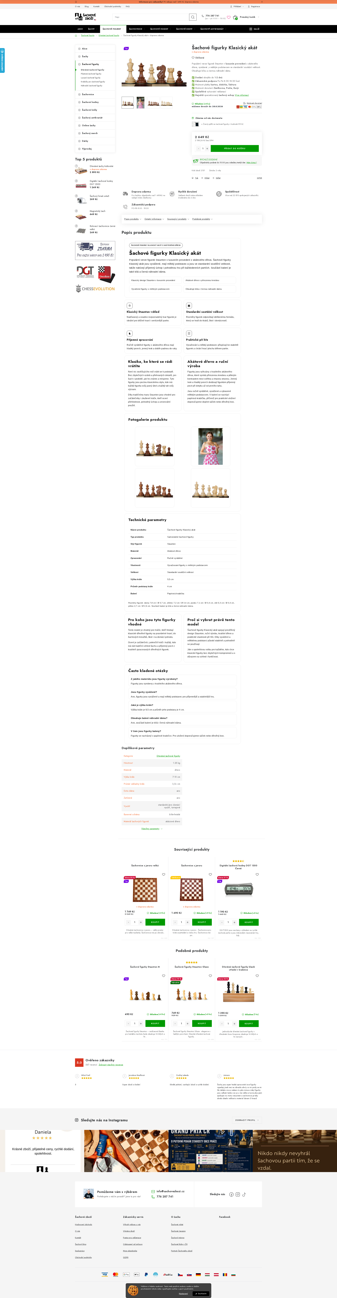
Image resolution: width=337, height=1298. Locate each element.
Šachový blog (80, 1244)
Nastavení (183, 1293)
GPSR (259, 178)
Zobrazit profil (245, 1120)
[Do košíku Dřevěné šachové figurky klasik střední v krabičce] (249, 1023)
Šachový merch (90, 133)
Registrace (255, 6)
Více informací (242, 95)
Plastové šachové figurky (91, 73)
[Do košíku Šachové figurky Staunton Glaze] (202, 1023)
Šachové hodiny (90, 102)
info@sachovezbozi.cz (170, 1191)
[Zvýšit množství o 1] (207, 148)
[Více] (254, 29)
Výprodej (87, 148)
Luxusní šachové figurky (90, 77)
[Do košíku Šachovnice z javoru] (202, 922)
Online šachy (88, 125)
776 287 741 (212, 15)
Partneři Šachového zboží (181, 1251)
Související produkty (177, 219)
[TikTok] (244, 1194)
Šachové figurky (90, 64)
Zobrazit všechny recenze (111, 1064)
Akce (84, 48)
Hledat (193, 17)
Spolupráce (79, 1251)
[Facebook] (231, 1194)
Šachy (85, 56)
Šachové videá (177, 1224)
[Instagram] (238, 1194)
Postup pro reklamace (132, 1237)
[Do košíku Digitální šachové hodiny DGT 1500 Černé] (249, 922)
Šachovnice (88, 94)
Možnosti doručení (254, 103)
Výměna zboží (129, 1231)
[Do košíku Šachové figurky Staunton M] (155, 1023)
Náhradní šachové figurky (91, 85)
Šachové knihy (89, 109)
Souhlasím (202, 1293)
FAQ (128, 6)
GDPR (125, 1257)
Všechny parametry (150, 828)
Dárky (85, 141)
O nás (77, 6)
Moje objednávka (130, 1251)
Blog (87, 6)
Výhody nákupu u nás (132, 1224)
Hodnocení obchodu (83, 1224)
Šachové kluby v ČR (179, 1244)
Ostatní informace (153, 219)
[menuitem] (80, 29)
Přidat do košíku (235, 148)
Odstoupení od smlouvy (133, 1244)
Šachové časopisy (178, 1231)
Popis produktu (131, 219)
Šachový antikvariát (92, 117)
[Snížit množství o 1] (198, 148)
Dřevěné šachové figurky (92, 70)
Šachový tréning (177, 1237)
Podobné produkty (201, 219)
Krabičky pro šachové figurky (93, 81)
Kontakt (96, 6)
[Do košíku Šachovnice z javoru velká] (155, 922)
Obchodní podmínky (112, 6)
